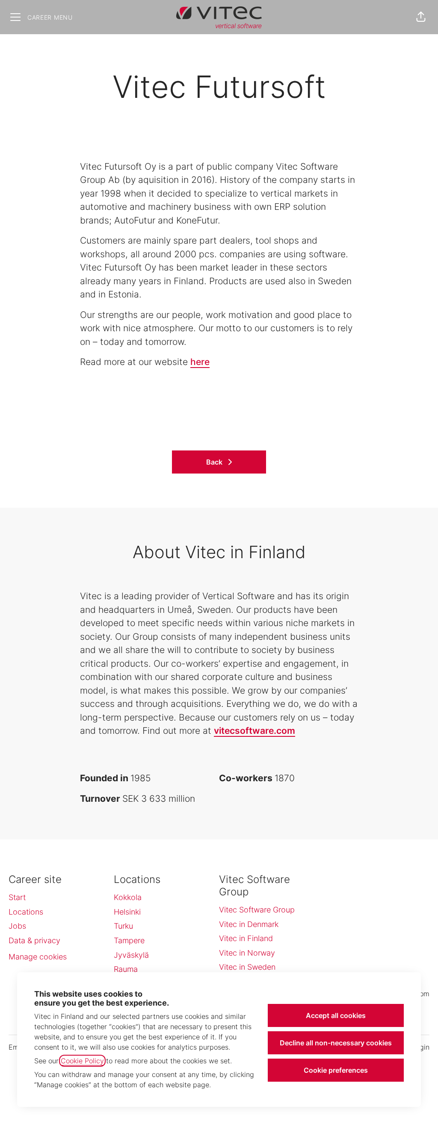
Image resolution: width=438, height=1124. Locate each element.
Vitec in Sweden (247, 966)
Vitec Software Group (257, 909)
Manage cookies (38, 956)
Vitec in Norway (247, 952)
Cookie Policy (82, 1060)
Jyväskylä (131, 954)
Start (17, 897)
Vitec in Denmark (248, 924)
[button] (421, 17)
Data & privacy (34, 940)
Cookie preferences (336, 1070)
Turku (123, 925)
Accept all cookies (336, 1015)
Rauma (126, 969)
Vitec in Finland (246, 938)
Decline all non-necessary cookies (336, 1043)
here (200, 361)
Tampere (129, 940)
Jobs (17, 925)
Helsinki (127, 911)
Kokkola (128, 897)
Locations (26, 911)
